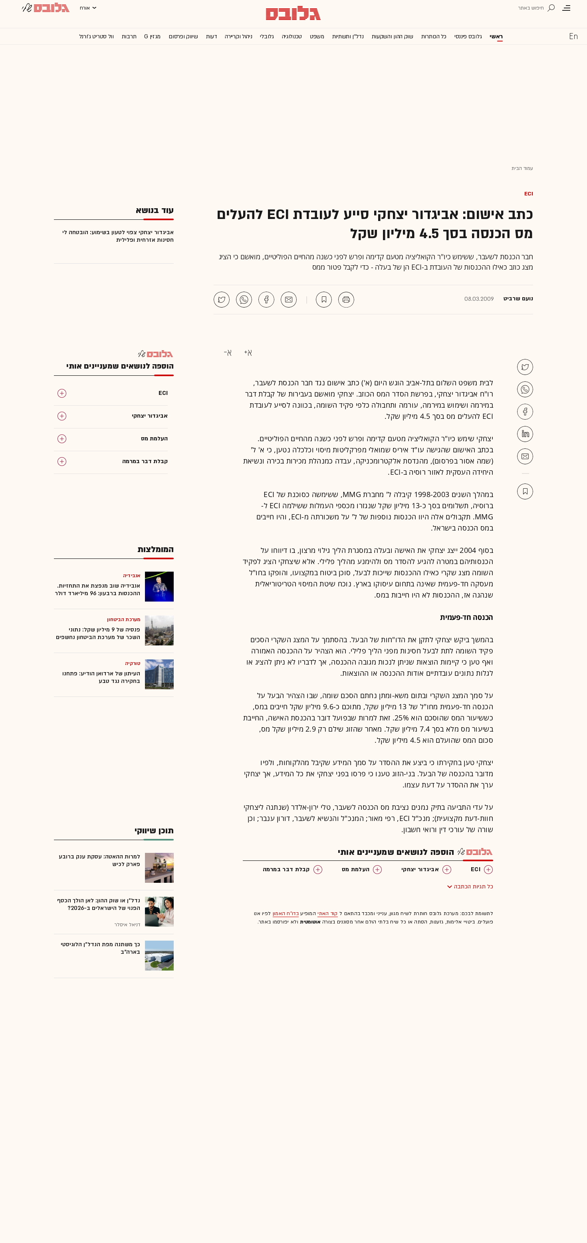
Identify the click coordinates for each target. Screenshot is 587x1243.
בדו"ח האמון (286, 913)
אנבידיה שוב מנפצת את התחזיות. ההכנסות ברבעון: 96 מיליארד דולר (97, 589)
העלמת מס (355, 869)
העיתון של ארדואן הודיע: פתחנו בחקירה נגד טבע (101, 677)
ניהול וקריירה (238, 36)
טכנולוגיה (292, 36)
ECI (528, 193)
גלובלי (267, 36)
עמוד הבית (522, 168)
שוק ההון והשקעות (392, 36)
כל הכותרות (433, 36)
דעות (211, 36)
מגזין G (152, 36)
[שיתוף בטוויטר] (222, 300)
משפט (317, 36)
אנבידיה (131, 575)
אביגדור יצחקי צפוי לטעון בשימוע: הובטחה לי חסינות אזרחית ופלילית (118, 236)
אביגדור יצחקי (420, 869)
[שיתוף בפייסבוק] (266, 300)
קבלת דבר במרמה (286, 869)
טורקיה (132, 663)
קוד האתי (327, 913)
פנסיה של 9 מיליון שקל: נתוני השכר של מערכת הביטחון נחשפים (98, 633)
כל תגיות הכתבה (473, 886)
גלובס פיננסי (468, 36)
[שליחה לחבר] (289, 300)
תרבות (129, 36)
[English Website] (573, 36)
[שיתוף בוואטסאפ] (244, 300)
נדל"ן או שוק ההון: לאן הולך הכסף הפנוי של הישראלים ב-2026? (98, 904)
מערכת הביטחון (123, 619)
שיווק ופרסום (183, 36)
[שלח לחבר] (525, 456)
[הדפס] (346, 300)
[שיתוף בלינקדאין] (525, 434)
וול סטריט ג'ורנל (96, 36)
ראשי (496, 36)
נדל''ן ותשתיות (348, 36)
